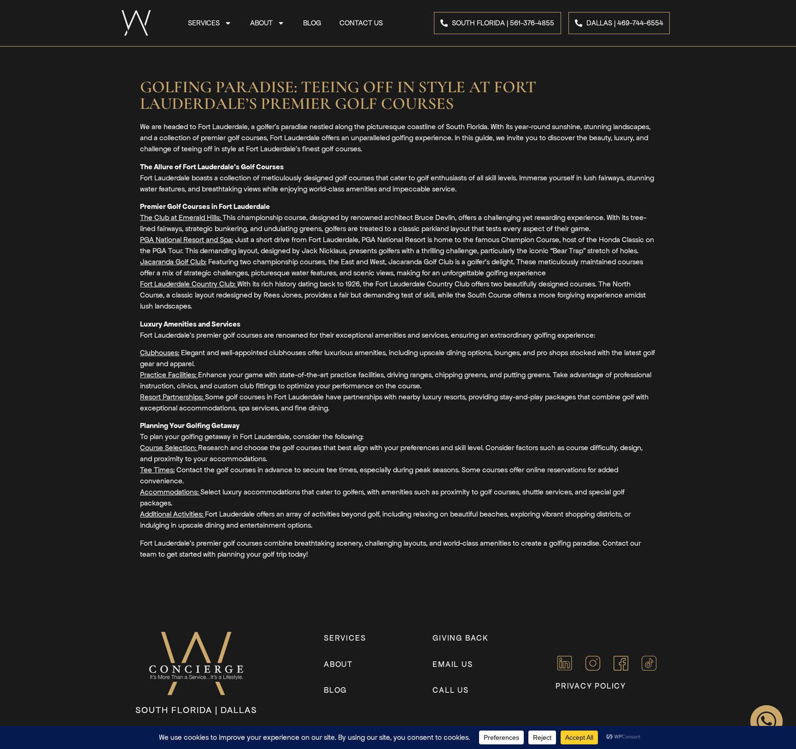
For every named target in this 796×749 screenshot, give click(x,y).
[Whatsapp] (766, 721)
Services (204, 22)
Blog (312, 22)
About (261, 22)
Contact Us (361, 22)
